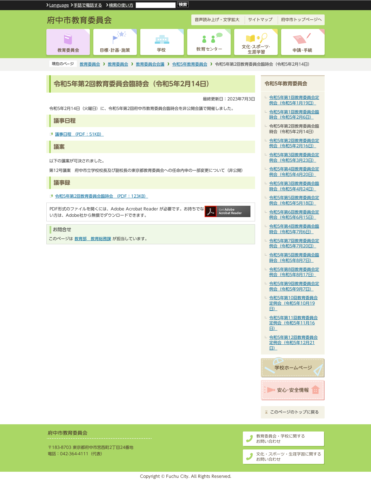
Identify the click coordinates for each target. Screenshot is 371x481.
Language (59, 5)
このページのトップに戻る (294, 412)
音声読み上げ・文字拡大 (217, 19)
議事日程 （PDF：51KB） (79, 134)
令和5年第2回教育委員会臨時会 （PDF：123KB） (101, 196)
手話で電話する (88, 5)
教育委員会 (90, 64)
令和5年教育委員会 (189, 64)
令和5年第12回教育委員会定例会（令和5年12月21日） (293, 342)
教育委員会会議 (150, 64)
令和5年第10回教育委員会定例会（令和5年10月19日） (293, 303)
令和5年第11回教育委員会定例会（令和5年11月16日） (293, 323)
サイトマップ (260, 19)
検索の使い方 (121, 5)
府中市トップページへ (301, 19)
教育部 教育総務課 (92, 238)
